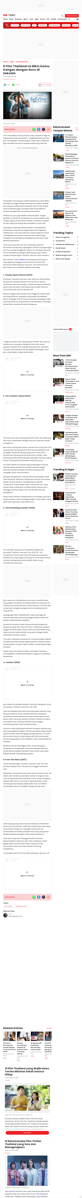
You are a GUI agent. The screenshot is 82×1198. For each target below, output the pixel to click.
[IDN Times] (9, 15)
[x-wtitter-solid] (43, 129)
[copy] (48, 129)
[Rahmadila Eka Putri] (5, 915)
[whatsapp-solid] (34, 129)
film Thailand (20, 259)
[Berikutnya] (52, 1018)
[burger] (77, 19)
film (38, 1171)
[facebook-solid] (38, 129)
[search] (62, 16)
